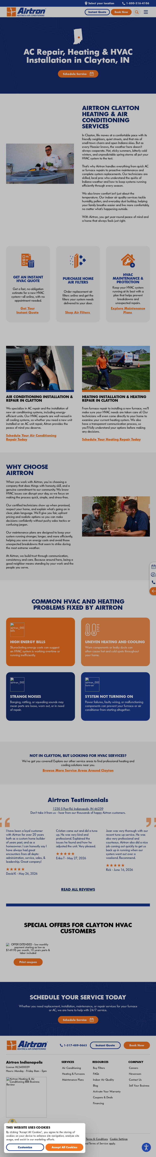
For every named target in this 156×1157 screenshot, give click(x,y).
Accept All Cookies (64, 1147)
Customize (25, 1147)
